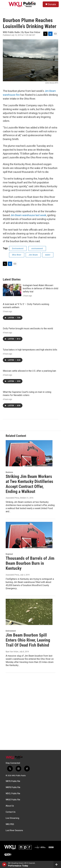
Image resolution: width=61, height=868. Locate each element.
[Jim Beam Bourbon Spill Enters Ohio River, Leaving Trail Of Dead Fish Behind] (29, 612)
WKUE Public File (13, 800)
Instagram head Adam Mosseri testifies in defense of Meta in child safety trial (40, 288)
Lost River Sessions (14, 830)
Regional (9, 554)
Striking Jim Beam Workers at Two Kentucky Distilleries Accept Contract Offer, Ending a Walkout (29, 484)
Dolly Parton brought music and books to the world (28, 328)
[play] (4, 864)
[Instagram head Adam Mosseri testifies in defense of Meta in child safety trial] (12, 290)
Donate (52, 4)
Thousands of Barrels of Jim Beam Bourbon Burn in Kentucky (30, 563)
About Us (10, 806)
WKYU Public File (13, 781)
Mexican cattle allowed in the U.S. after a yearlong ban (29, 370)
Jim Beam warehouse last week (28, 215)
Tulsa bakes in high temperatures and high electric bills (30, 349)
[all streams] (57, 864)
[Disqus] (30, 711)
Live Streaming (12, 818)
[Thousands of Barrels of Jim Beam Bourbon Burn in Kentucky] (29, 535)
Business (9, 472)
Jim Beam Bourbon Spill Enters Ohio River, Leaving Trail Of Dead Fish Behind (28, 640)
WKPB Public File (13, 787)
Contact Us (10, 812)
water (47, 255)
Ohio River (16, 255)
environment (37, 248)
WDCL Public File (13, 793)
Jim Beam (33, 255)
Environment (18, 248)
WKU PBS (10, 824)
